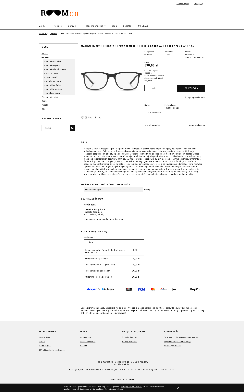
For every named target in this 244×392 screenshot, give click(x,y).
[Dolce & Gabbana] (155, 113)
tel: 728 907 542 (122, 364)
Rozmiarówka (44, 337)
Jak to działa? (45, 346)
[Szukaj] (72, 128)
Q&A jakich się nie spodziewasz (52, 350)
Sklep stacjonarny (87, 341)
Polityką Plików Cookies (131, 387)
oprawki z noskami (54, 89)
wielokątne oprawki (54, 81)
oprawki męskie (53, 65)
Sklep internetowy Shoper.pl (122, 379)
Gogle (44, 101)
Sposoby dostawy (129, 337)
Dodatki (45, 105)
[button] (152, 125)
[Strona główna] (61, 13)
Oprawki (45, 57)
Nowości (45, 109)
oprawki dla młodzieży (56, 69)
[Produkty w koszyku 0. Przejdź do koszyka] (202, 13)
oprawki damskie (53, 61)
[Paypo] (144, 290)
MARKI (45, 53)
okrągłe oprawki (53, 73)
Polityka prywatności (172, 346)
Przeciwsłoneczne (50, 97)
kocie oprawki (52, 77)
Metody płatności (129, 341)
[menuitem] (46, 25)
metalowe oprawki (54, 93)
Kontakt (83, 346)
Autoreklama (85, 337)
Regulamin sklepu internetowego (177, 341)
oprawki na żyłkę (53, 85)
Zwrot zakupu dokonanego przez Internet (181, 337)
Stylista (42, 341)
